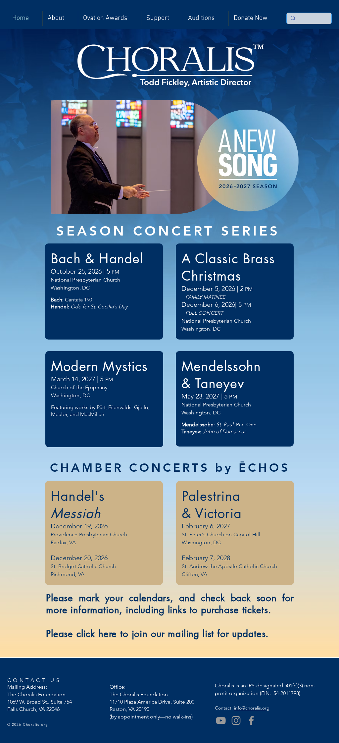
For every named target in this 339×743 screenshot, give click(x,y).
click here (96, 634)
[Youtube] (221, 720)
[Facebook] (251, 720)
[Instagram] (236, 720)
